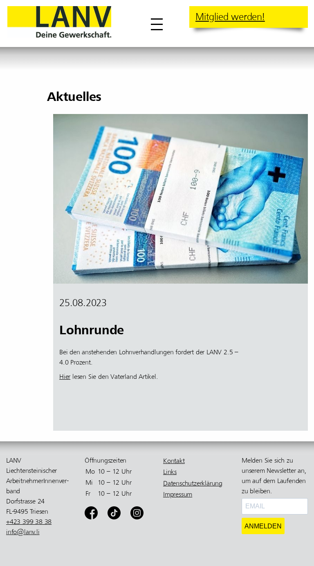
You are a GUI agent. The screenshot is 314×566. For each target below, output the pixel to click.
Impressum (177, 494)
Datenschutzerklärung (192, 483)
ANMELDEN (263, 526)
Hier (64, 377)
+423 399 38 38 (29, 522)
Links (170, 472)
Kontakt (174, 461)
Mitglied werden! (230, 17)
